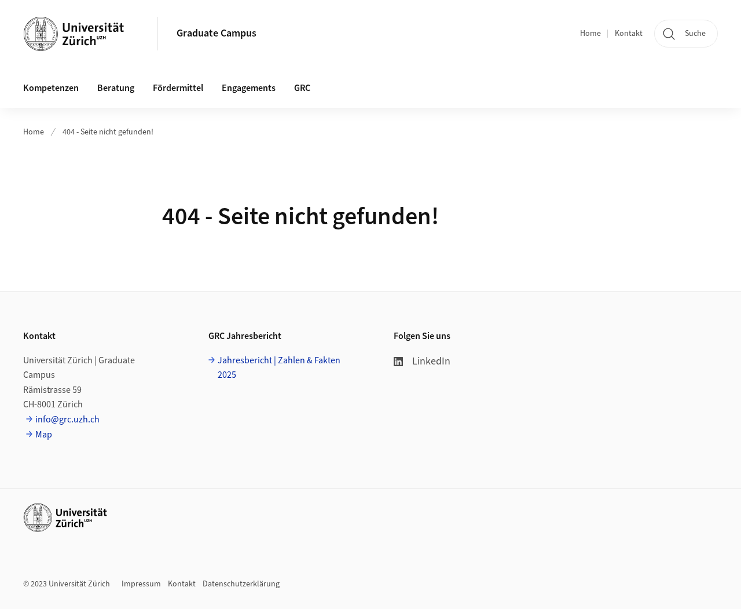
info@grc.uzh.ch (67, 419)
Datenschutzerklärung (241, 584)
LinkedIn (431, 361)
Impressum (141, 584)
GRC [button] (302, 88)
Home (590, 33)
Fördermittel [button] (178, 88)
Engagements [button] (249, 88)
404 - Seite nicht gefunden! (108, 132)
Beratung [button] (115, 88)
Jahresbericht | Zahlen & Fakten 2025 (279, 368)
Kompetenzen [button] (51, 88)
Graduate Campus (216, 33)
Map (43, 434)
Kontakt (629, 33)
